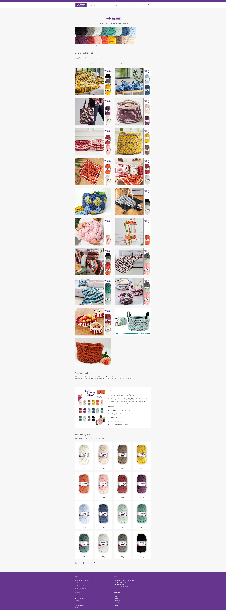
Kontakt (116, 596)
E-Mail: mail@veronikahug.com (82, 588)
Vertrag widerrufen (80, 603)
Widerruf (78, 600)
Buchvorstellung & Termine (120, 582)
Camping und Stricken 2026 (121, 587)
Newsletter (117, 598)
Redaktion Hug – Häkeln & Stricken (126, 378)
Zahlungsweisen (80, 605)
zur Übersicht (124, 424)
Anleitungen (87, 563)
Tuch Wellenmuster (119, 584)
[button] (148, 5)
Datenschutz (117, 603)
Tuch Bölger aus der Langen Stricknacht (124, 580)
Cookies (116, 605)
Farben (79, 563)
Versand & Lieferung (81, 598)
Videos (97, 563)
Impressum (117, 600)
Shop (77, 596)
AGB (77, 607)
